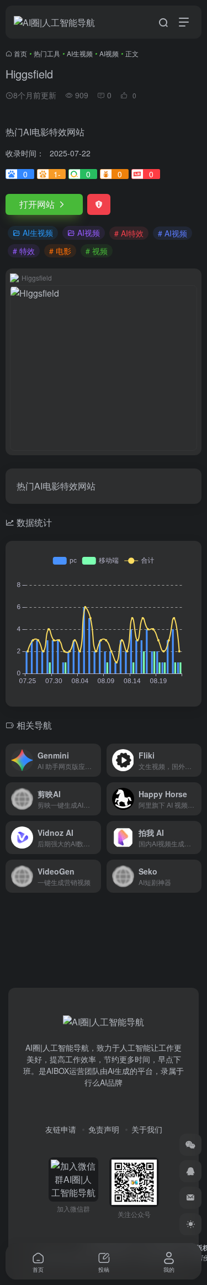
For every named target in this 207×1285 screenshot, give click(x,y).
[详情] (95, 760)
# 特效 (24, 250)
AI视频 (109, 53)
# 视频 (97, 250)
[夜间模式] (190, 1224)
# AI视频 (172, 233)
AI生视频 (80, 53)
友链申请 (60, 1129)
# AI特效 (129, 233)
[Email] (190, 1198)
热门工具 (47, 53)
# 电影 (60, 250)
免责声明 (103, 1129)
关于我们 (146, 1129)
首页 (20, 53)
